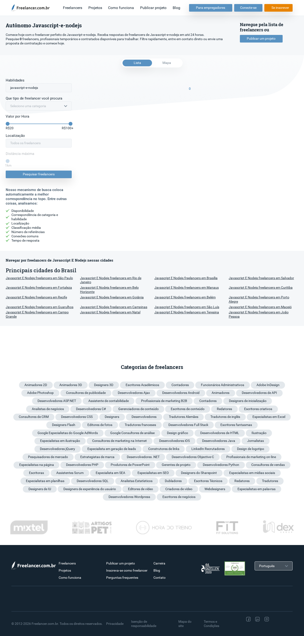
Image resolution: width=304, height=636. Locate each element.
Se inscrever (280, 8)
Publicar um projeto (261, 38)
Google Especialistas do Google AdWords (68, 433)
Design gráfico (177, 433)
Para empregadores (210, 8)
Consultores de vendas (268, 465)
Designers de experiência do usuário (89, 489)
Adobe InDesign (268, 385)
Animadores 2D (35, 385)
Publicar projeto (153, 7)
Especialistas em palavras (257, 489)
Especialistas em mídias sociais (252, 473)
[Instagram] (266, 619)
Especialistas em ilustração (60, 441)
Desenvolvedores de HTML (219, 433)
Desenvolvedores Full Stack (188, 425)
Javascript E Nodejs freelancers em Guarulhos (39, 307)
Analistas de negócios (48, 409)
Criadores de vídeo (178, 489)
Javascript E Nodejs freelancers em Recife (36, 297)
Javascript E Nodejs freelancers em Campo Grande (37, 314)
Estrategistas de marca (97, 457)
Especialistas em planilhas (45, 481)
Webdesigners (214, 489)
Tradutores (270, 481)
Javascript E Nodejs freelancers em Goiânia (112, 297)
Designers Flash (63, 425)
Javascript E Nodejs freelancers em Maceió (260, 307)
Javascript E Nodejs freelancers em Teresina (186, 312)
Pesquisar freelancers (39, 174)
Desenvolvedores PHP (82, 465)
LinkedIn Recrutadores (208, 449)
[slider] (7, 123)
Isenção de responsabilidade (143, 624)
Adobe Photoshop (40, 393)
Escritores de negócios (178, 497)
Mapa (166, 63)
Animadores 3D (70, 385)
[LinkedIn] (257, 619)
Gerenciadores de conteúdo (138, 409)
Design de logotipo (250, 449)
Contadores (180, 385)
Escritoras (36, 473)
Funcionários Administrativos (222, 385)
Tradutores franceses (140, 425)
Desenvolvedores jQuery (57, 449)
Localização (15, 136)
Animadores (220, 393)
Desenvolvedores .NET (143, 457)
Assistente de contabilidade (108, 401)
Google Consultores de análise (132, 433)
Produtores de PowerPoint (130, 465)
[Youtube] (249, 628)
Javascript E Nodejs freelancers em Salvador (261, 278)
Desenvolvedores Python (221, 465)
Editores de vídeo (140, 489)
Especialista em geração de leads (111, 449)
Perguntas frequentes (122, 577)
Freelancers (72, 7)
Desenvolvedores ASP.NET (57, 401)
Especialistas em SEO (153, 473)
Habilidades (15, 80)
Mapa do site (184, 624)
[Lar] (31, 7)
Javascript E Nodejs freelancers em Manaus (186, 287)
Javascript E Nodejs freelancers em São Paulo (39, 278)
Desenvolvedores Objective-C (193, 457)
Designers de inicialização (247, 401)
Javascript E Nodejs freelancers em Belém (185, 297)
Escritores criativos (258, 409)
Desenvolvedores (144, 417)
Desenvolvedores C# (91, 409)
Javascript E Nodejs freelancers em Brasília (186, 278)
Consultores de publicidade (86, 393)
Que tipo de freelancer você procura (34, 98)
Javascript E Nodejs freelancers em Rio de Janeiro (110, 280)
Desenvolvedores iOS (174, 441)
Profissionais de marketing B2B (164, 401)
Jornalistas (255, 441)
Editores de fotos (99, 425)
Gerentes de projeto (176, 465)
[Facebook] (248, 619)
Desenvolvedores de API (259, 393)
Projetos (95, 7)
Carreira (159, 563)
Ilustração (259, 433)
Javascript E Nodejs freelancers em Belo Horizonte (109, 290)
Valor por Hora (17, 116)
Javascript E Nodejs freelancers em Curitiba (261, 287)
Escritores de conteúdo (187, 409)
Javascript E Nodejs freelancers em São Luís (186, 307)
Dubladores (173, 481)
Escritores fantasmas (236, 425)
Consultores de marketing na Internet (119, 441)
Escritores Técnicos (208, 481)
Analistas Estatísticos (136, 481)
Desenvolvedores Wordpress (129, 497)
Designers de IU (39, 489)
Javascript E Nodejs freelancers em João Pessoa (259, 314)
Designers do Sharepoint (199, 473)
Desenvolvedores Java (218, 441)
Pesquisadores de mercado (48, 457)
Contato (159, 577)
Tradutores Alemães (183, 417)
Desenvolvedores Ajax (134, 393)
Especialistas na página (36, 465)
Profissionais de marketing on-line (251, 457)
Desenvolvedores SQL (93, 481)
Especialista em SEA (110, 473)
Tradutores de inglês (225, 417)
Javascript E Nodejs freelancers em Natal (110, 312)
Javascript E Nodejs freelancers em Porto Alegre (259, 299)
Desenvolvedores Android (181, 393)
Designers (112, 417)
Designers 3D (103, 385)
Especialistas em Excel (268, 417)
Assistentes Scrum (70, 473)
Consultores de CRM (34, 417)
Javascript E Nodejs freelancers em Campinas (113, 307)
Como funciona (121, 7)
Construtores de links (163, 449)
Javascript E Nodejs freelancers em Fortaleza (39, 287)
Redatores (224, 409)
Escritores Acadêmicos (142, 385)
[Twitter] (276, 619)
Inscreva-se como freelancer (126, 570)
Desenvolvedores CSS (77, 417)
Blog (176, 7)
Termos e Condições (211, 624)
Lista (137, 63)
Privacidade (115, 624)
